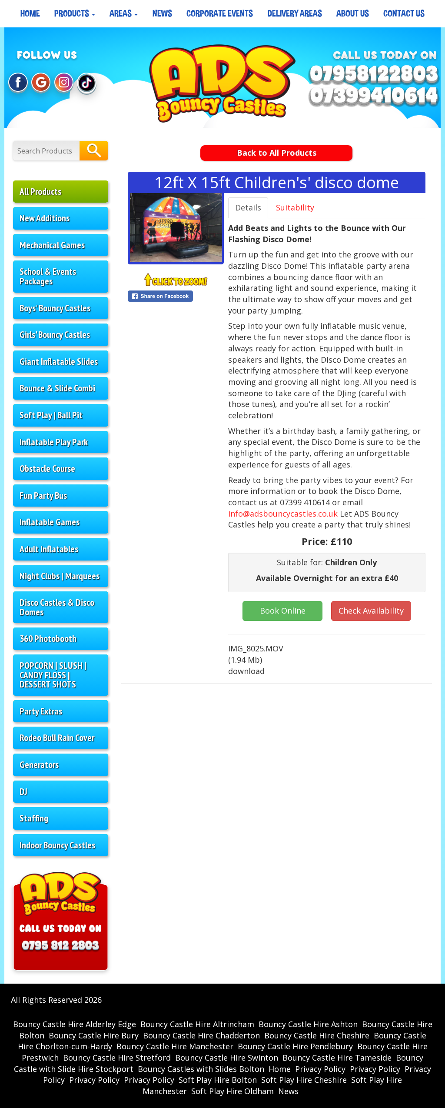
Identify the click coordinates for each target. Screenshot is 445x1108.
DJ (23, 791)
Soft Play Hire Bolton (218, 1080)
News (162, 13)
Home (30, 13)
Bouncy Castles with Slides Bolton (201, 1069)
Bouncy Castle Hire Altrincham (197, 1024)
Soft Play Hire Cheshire (304, 1080)
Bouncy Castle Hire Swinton (226, 1057)
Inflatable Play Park (54, 442)
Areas (121, 13)
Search (94, 150)
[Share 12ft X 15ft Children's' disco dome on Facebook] (176, 296)
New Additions (45, 218)
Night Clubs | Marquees (60, 576)
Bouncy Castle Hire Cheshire (316, 1035)
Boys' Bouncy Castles (55, 308)
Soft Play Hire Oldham (232, 1091)
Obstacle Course (47, 468)
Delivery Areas (295, 13)
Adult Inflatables (49, 549)
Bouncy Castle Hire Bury (94, 1035)
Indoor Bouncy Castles (57, 845)
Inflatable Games (50, 522)
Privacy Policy (320, 1069)
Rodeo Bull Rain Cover (57, 737)
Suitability (295, 207)
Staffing (34, 818)
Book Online (283, 610)
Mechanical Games (52, 245)
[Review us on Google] (40, 83)
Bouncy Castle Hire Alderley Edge (74, 1024)
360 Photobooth (48, 638)
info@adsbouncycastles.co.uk (283, 513)
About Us (352, 13)
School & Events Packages (48, 276)
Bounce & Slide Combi (57, 388)
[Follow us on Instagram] (63, 83)
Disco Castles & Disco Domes (57, 607)
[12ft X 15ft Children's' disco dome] (176, 227)
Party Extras (41, 711)
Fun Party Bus (43, 495)
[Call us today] (374, 75)
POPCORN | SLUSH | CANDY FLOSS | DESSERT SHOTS (53, 674)
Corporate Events (219, 13)
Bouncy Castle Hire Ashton (308, 1024)
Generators (39, 764)
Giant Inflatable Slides (59, 361)
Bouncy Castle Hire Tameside (337, 1057)
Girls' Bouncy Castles (55, 334)
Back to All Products (276, 152)
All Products (40, 191)
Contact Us (404, 13)
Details (248, 207)
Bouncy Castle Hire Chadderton (201, 1035)
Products (72, 13)
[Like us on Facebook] (17, 83)
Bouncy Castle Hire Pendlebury (295, 1046)
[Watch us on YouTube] (86, 83)
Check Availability (371, 610)
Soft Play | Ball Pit (51, 415)
